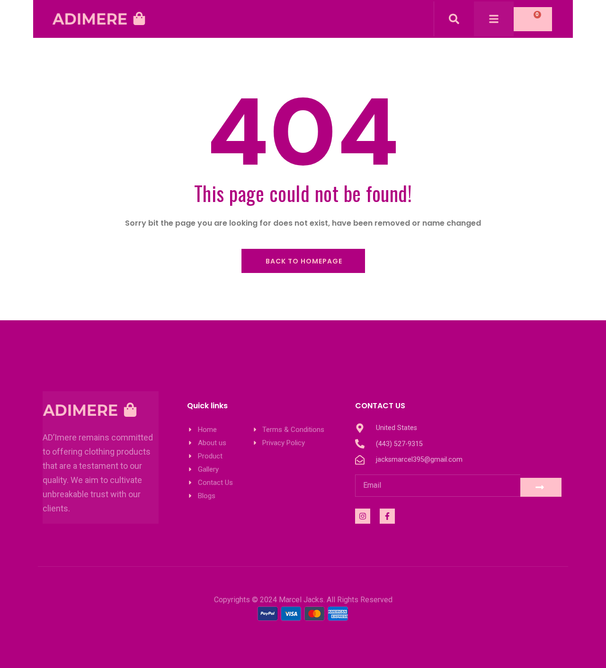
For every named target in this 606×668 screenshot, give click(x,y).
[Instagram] (362, 516)
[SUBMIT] (540, 487)
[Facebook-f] (387, 516)
